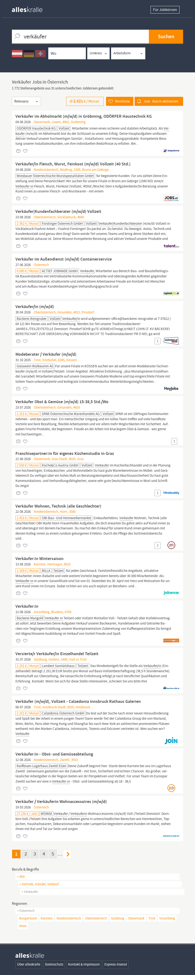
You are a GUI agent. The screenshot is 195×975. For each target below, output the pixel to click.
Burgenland (28, 918)
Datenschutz (54, 964)
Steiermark (136, 918)
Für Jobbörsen (165, 9)
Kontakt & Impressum (84, 964)
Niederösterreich (69, 918)
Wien (23, 926)
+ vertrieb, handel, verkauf (38, 884)
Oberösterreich (96, 918)
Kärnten (47, 918)
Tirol (151, 918)
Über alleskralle (28, 964)
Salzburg (117, 918)
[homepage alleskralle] (31, 8)
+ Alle (21, 876)
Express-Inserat (115, 964)
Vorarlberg (167, 918)
